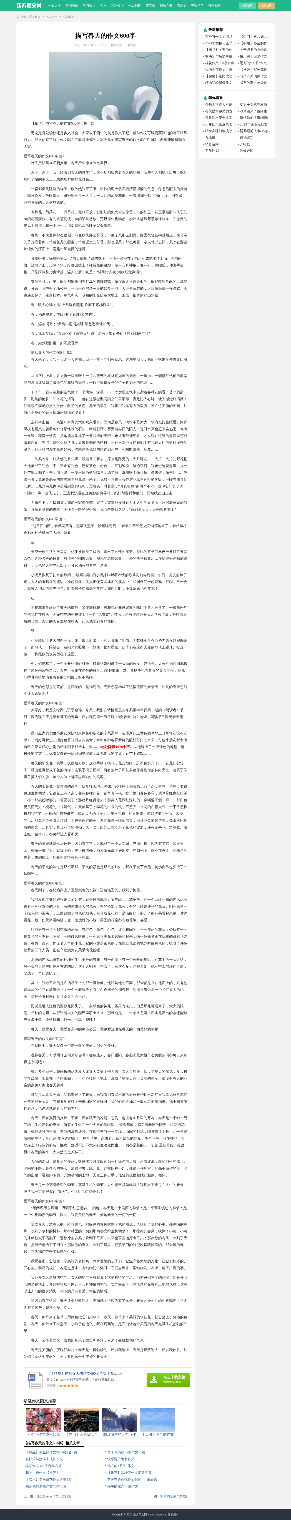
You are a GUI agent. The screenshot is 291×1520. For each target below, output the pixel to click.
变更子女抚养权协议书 (252, 105)
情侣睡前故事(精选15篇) (253, 118)
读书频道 (214, 5)
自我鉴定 (246, 137)
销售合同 (212, 144)
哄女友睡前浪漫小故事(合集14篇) (217, 131)
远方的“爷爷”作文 (120, 1466)
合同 (103, 5)
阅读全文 (116, 45)
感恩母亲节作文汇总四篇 (53, 1496)
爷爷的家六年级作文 (122, 1486)
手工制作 (134, 5)
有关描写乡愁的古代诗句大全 (217, 111)
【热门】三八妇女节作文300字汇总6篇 (253, 37)
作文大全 (54, 5)
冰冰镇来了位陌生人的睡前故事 (252, 111)
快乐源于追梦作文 (121, 1459)
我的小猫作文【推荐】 (42, 1473)
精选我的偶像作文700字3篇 (46, 1486)
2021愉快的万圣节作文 (218, 43)
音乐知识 (117, 5)
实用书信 (71, 5)
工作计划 (212, 151)
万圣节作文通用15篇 (218, 37)
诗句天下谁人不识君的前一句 (217, 105)
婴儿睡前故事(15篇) (255, 131)
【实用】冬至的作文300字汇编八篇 (252, 43)
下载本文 (130, 45)
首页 (37, 16)
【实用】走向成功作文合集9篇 (48, 1479)
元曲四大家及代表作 (217, 125)
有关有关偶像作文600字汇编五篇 (132, 1479)
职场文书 (166, 5)
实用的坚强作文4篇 (173, 1496)
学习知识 (89, 5)
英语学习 (197, 5)
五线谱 (210, 137)
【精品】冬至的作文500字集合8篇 (51, 1452)
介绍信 (245, 144)
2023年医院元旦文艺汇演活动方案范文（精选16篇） (253, 125)
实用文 (181, 5)
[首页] (29, 4)
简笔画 (150, 5)
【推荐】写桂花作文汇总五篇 (129, 1473)
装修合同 (246, 151)
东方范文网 (140, 1514)
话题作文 (68, 16)
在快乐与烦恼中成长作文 (44, 1459)
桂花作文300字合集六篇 (43, 1466)
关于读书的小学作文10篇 (126, 1452)
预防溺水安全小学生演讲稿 (217, 118)
